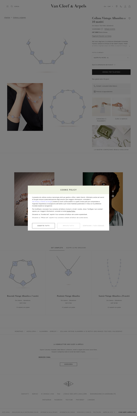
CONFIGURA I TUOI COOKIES (93, 226)
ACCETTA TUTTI (43, 226)
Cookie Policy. (70, 211)
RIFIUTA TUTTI (68, 226)
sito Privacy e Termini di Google (42, 201)
